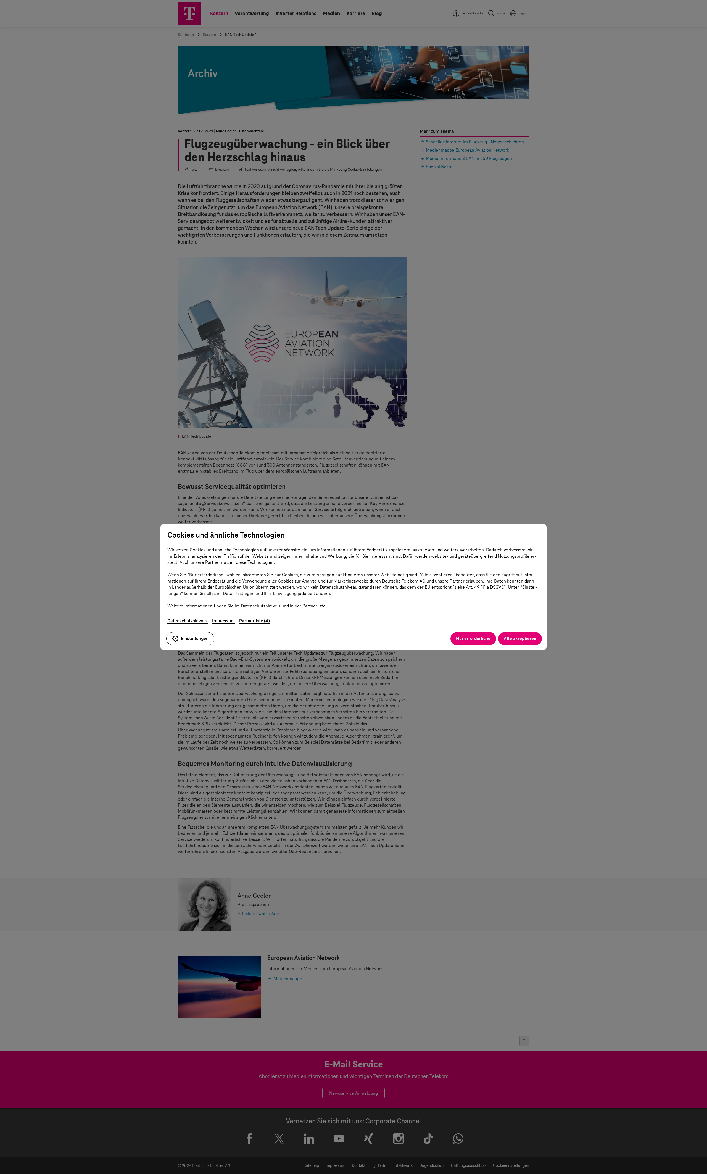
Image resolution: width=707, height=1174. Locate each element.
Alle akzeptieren (520, 638)
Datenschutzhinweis (187, 621)
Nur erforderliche (473, 638)
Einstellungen (195, 638)
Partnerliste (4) (254, 621)
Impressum (223, 621)
